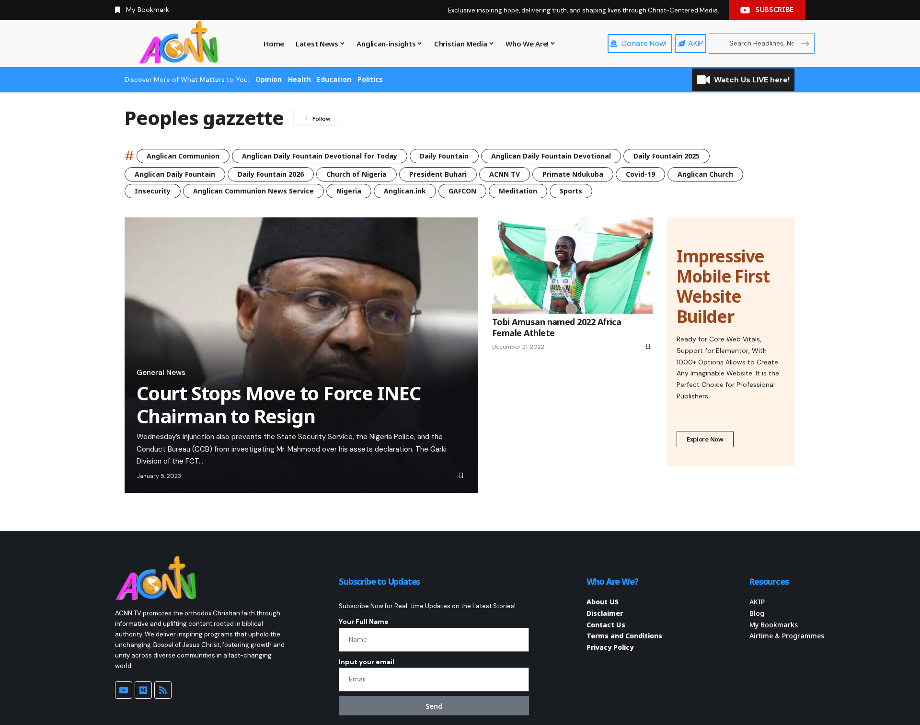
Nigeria (348, 190)
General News (161, 372)
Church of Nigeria (356, 174)
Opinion (268, 79)
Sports (571, 190)
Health (299, 79)
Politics (370, 79)
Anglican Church (705, 174)
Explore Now (705, 439)
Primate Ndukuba (572, 174)
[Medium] (143, 690)
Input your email (366, 661)
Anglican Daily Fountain (175, 174)
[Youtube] (123, 690)
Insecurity (153, 190)
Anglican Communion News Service (253, 190)
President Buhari (438, 174)
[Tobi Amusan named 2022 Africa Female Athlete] (572, 265)
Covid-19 (640, 174)
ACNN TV (504, 174)
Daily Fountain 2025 (666, 155)
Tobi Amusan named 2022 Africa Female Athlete (556, 327)
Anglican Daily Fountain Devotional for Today (319, 155)
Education (334, 79)
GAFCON (462, 190)
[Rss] (163, 690)
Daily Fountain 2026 (271, 174)
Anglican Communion (183, 155)
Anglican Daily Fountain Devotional (551, 155)
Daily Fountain (444, 155)
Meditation (518, 190)
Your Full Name (364, 621)
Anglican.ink (405, 190)
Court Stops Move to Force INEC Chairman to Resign (279, 404)
